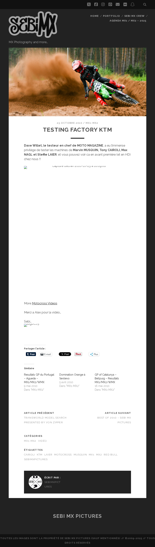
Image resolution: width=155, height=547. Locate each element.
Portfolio (111, 16)
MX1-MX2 (92, 122)
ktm (40, 454)
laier (48, 454)
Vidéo (42, 440)
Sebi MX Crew (134, 16)
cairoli (29, 454)
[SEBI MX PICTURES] (33, 36)
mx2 (99, 454)
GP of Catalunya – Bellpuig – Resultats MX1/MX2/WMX (107, 378)
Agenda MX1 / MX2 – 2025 (128, 20)
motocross (63, 454)
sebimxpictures (36, 459)
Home (94, 16)
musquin (80, 454)
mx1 (91, 454)
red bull (111, 454)
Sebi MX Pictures (77, 516)
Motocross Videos (44, 303)
